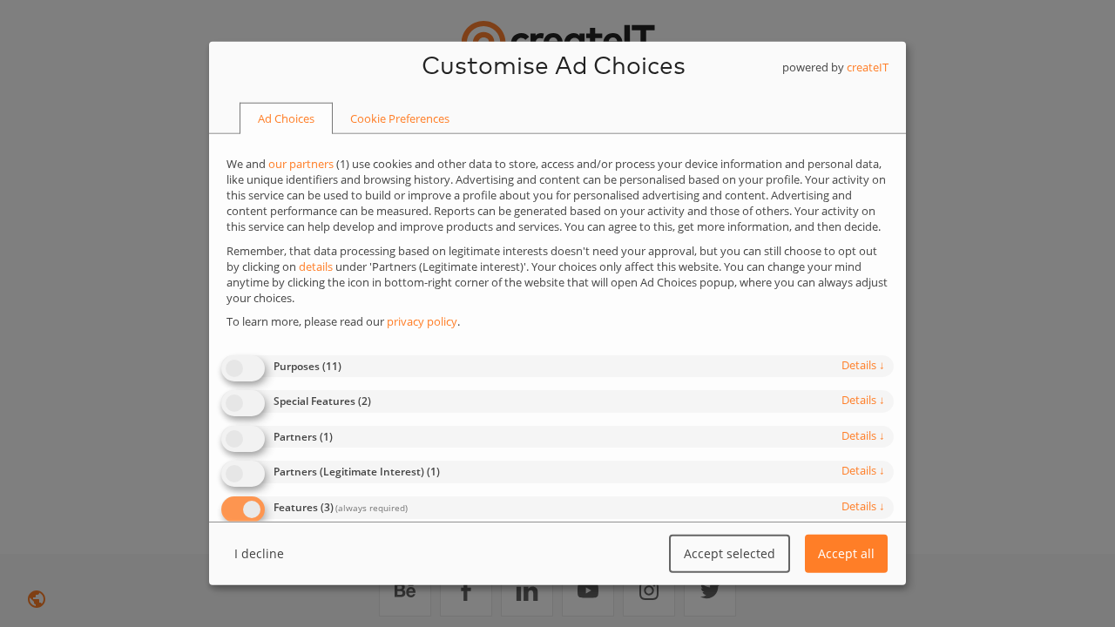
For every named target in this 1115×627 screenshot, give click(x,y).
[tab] (286, 119)
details (863, 364)
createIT (868, 67)
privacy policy (422, 321)
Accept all (846, 553)
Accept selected (729, 553)
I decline (259, 553)
